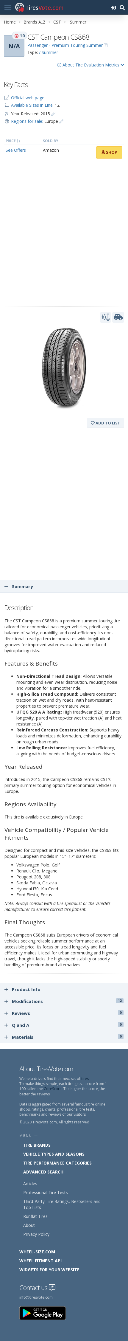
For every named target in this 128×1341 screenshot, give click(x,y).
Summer (78, 22)
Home (10, 22)
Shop (111, 152)
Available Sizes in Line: (32, 105)
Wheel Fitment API (40, 1261)
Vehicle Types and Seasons (54, 1154)
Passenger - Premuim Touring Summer (65, 45)
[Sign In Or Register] (113, 7)
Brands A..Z (35, 22)
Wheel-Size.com (37, 1252)
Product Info (26, 989)
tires (85, 1078)
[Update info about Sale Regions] (61, 121)
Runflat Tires (35, 1216)
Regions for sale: (27, 121)
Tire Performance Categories (57, 1163)
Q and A (66, 1025)
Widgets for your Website (49, 1269)
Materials (66, 1037)
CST (57, 22)
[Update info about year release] (53, 114)
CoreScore (53, 1088)
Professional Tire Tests (45, 1192)
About (29, 1225)
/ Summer (48, 52)
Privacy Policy (36, 1234)
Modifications (66, 1001)
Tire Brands (37, 1145)
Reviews (66, 1013)
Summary (22, 586)
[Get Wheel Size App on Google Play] (46, 1312)
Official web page (27, 97)
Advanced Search (43, 1172)
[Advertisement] (64, 232)
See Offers (16, 150)
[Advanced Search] (122, 7)
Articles (30, 1183)
